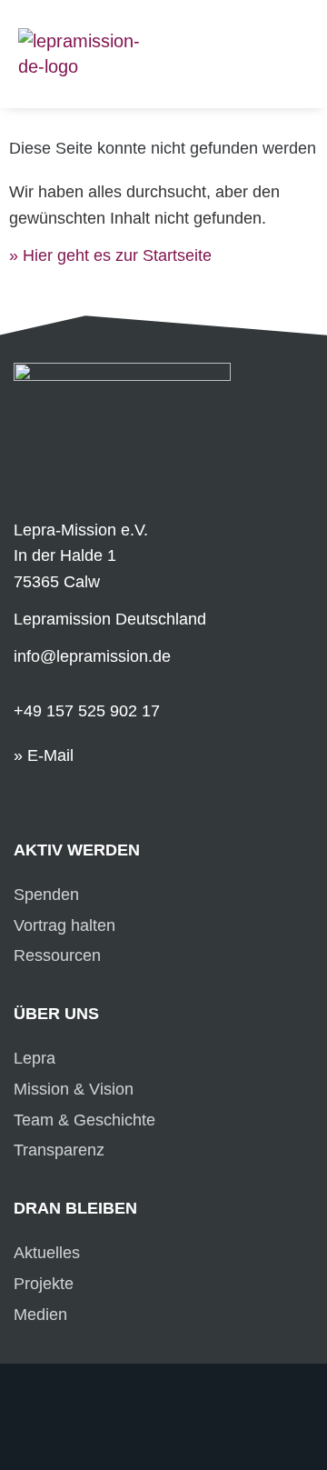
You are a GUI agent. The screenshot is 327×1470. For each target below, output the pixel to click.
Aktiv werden (77, 850)
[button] (296, 29)
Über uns (56, 1014)
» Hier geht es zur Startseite (110, 255)
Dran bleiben (75, 1208)
